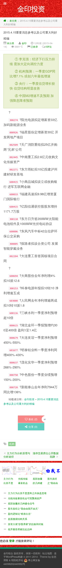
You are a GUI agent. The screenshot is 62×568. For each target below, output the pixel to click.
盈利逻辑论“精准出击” (19, 513)
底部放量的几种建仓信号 (21, 503)
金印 (24, 43)
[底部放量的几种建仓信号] (38, 470)
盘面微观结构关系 (17, 519)
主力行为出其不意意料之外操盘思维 (27, 493)
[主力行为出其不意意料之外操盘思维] (9, 470)
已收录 (34, 46)
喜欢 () (32, 419)
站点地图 (47, 553)
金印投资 (29, 399)
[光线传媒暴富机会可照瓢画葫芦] (23, 470)
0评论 (48, 46)
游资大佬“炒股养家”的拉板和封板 (25, 524)
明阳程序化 (17, 560)
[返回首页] (4, 20)
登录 (12, 541)
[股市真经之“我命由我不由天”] (53, 470)
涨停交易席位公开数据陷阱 (46, 454)
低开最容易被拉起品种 (20, 529)
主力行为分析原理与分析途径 (16, 454)
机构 (11, 444)
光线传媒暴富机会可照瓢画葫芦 (25, 498)
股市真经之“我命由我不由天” (23, 508)
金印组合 (8, 553)
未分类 (13, 20)
